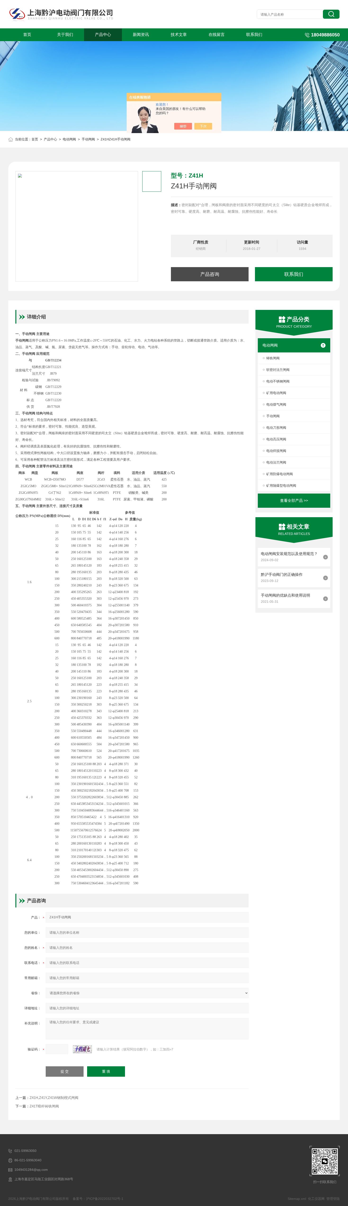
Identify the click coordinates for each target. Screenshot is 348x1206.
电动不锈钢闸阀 (278, 381)
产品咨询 (209, 274)
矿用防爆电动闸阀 (279, 474)
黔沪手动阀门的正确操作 (282, 575)
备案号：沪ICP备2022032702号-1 (98, 1199)
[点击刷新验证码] (82, 1049)
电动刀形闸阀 (276, 427)
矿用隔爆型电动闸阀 (281, 485)
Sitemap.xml (297, 1199)
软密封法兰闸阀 (278, 370)
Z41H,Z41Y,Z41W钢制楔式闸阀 (54, 1098)
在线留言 (217, 34)
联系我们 (254, 34)
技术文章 (179, 34)
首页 (27, 34)
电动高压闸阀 (276, 439)
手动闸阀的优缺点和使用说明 (285, 595)
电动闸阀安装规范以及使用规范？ (289, 554)
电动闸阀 (69, 139)
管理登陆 (333, 1199)
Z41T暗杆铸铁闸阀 (44, 1106)
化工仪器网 (316, 1199)
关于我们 (65, 34)
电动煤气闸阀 (276, 404)
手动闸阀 (88, 139)
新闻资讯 (141, 34)
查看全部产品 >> (294, 501)
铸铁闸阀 (273, 358)
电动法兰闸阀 (276, 462)
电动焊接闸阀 (276, 451)
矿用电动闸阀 (276, 393)
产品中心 (103, 34)
